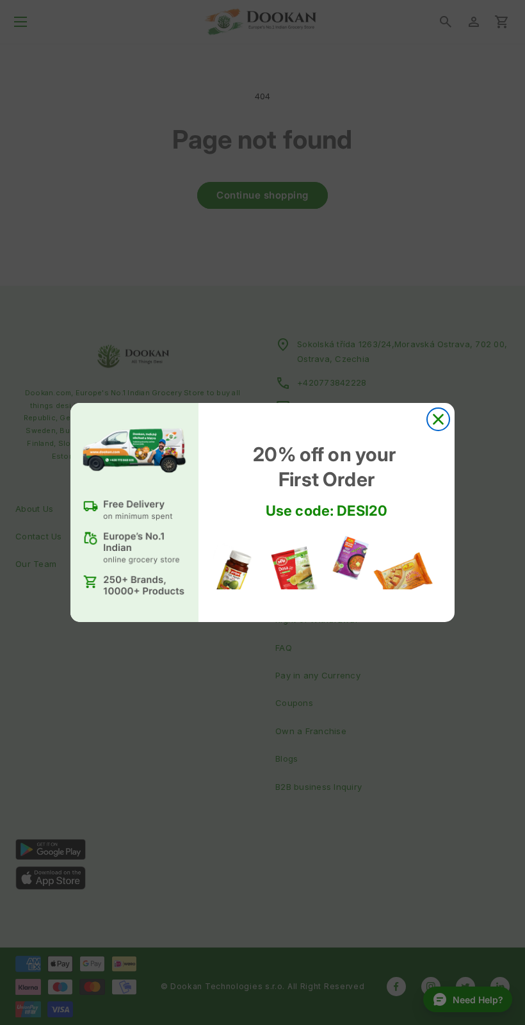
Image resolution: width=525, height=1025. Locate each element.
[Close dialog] (438, 419)
